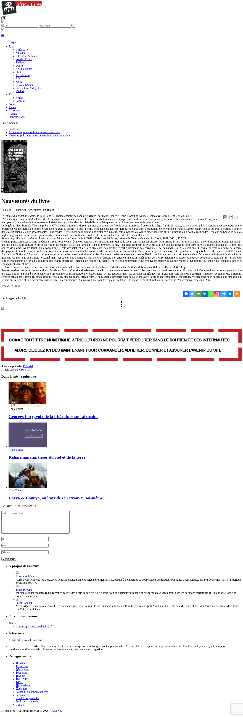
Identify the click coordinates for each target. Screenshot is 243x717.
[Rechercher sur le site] (3, 18)
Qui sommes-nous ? (20, 646)
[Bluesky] (230, 294)
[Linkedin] (205, 294)
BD (18, 78)
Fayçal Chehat (24, 602)
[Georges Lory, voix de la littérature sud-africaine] (28, 405)
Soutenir (13, 129)
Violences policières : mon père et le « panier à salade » (39, 135)
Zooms (12, 104)
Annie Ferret (16, 449)
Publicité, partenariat (27, 701)
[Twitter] (192, 294)
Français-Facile (17, 116)
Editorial (28, 366)
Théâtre (20, 62)
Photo (19, 72)
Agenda (13, 113)
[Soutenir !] (121, 345)
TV (10, 94)
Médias (20, 91)
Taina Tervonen (24, 589)
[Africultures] (21, 14)
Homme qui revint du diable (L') (34, 626)
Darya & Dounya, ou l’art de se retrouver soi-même (56, 498)
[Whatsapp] (211, 294)
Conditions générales (27, 698)
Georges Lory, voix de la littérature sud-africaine (53, 416)
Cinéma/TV (22, 49)
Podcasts (20, 100)
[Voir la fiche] (17, 573)
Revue (12, 107)
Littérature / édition (26, 56)
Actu (11, 46)
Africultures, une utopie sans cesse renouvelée (34, 132)
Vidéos (19, 97)
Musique (20, 52)
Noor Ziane (15, 490)
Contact (20, 704)
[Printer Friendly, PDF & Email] (231, 219)
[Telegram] (223, 294)
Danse (19, 65)
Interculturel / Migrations (29, 88)
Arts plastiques (24, 68)
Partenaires (22, 695)
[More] (237, 294)
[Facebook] (186, 294)
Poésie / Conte (24, 59)
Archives (57, 710)
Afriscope (14, 110)
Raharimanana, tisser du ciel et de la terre (47, 457)
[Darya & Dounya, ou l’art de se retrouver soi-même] (28, 487)
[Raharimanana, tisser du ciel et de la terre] (28, 446)
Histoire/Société (24, 84)
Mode (19, 81)
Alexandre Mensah (26, 576)
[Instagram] (217, 294)
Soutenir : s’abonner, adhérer (32, 691)
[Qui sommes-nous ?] (2, 29)
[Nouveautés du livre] (14, 192)
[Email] (199, 294)
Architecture (23, 75)
